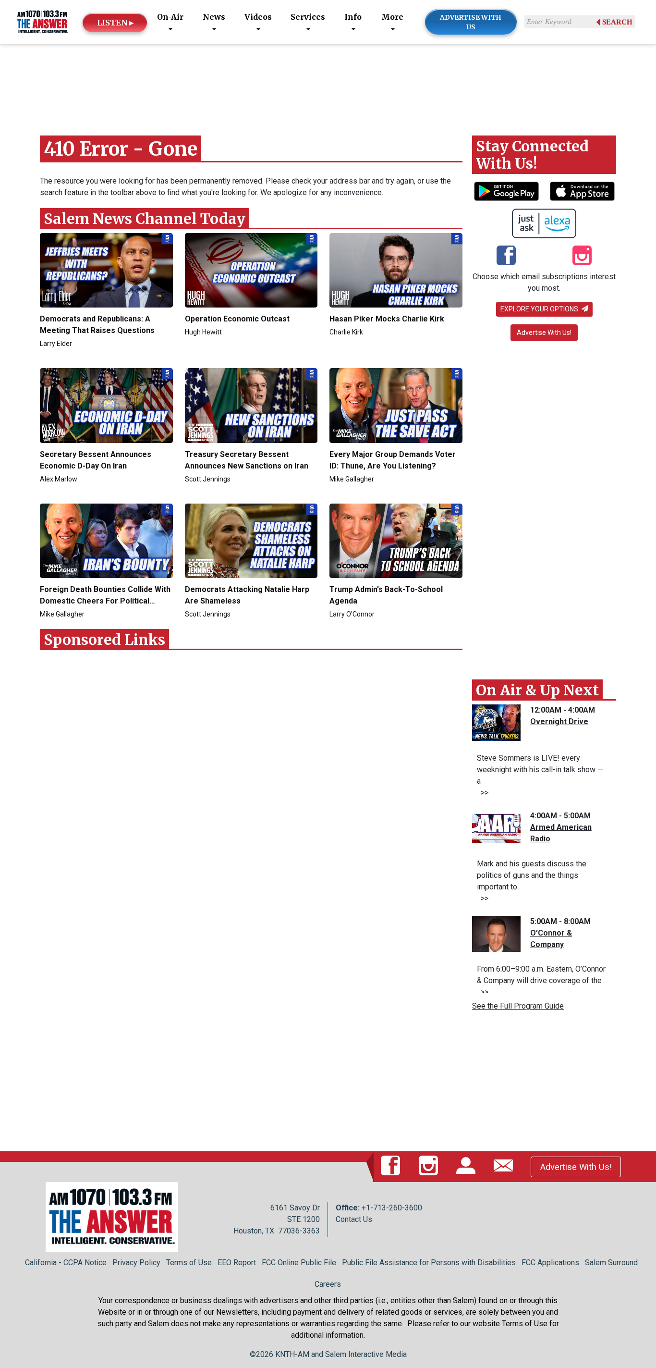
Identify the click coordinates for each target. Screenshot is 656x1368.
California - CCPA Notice (66, 1262)
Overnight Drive (559, 721)
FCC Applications (550, 1262)
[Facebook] (506, 256)
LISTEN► (116, 22)
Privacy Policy (136, 1262)
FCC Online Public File (299, 1262)
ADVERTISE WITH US (470, 22)
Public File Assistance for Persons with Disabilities (429, 1262)
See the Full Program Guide (518, 1006)
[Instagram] (582, 256)
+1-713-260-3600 (392, 1207)
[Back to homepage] (43, 21)
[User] (467, 1166)
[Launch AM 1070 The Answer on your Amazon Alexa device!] (544, 223)
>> (482, 792)
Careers (328, 1284)
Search (617, 22)
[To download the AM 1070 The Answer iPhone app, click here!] (582, 191)
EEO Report (237, 1262)
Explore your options (540, 309)
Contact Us (354, 1219)
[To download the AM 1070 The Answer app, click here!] (506, 191)
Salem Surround (611, 1262)
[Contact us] (505, 1166)
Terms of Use (189, 1262)
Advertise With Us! (544, 332)
